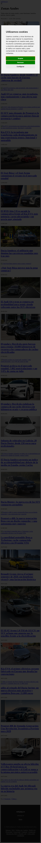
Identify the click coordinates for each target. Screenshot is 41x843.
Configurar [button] (20, 66)
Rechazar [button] (20, 62)
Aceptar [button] (20, 58)
